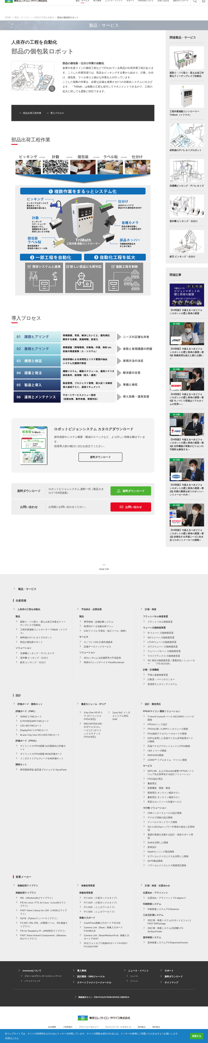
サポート (169, 970)
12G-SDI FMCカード (31, 725)
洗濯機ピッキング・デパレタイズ (37, 653)
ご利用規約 (67, 1027)
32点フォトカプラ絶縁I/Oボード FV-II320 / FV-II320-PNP (106, 945)
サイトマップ (171, 982)
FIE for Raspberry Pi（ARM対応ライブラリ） (43, 931)
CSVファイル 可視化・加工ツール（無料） (106, 631)
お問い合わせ (133, 507)
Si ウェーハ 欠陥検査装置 (161, 632)
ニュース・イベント (138, 970)
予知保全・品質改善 (91, 609)
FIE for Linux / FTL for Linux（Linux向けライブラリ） (43, 904)
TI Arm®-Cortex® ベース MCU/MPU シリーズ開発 (171, 718)
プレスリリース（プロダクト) (118, 1027)
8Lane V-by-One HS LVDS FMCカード (40, 735)
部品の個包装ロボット (31, 642)
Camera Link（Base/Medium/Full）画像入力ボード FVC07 (106, 937)
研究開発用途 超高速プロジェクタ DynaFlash (43, 769)
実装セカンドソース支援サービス (165, 801)
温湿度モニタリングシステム (162, 684)
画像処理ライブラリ (28, 885)
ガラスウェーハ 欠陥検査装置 (163, 646)
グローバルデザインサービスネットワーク (43, 976)
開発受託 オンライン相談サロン (164, 792)
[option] (33, 75)
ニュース (134, 976)
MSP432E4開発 (156, 755)
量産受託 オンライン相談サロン (164, 797)
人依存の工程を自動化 (43, 17)
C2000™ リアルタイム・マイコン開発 (167, 760)
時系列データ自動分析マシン (98, 626)
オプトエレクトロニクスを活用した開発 (168, 856)
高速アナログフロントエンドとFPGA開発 (169, 746)
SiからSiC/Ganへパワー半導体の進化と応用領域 (171, 828)
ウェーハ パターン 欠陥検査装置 (164, 651)
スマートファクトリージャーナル (94, 982)
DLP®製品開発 (155, 861)
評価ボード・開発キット (30, 704)
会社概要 (52, 1027)
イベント (134, 981)
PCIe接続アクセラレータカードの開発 (167, 733)
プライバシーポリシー (88, 1027)
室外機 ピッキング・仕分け (34, 657)
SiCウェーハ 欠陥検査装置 (161, 637)
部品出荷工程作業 (32, 113)
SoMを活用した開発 (158, 842)
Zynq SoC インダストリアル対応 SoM (121, 715)
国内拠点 (142, 1027)
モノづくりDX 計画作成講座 (98, 642)
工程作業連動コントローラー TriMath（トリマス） (43, 631)
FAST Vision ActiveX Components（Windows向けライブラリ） (43, 937)
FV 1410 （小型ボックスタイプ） (101, 898)
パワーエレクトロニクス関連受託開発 (167, 865)
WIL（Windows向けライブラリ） (37, 898)
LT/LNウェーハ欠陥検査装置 (162, 642)
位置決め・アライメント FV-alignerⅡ (167, 898)
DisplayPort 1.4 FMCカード (34, 730)
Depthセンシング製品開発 (161, 851)
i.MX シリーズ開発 (157, 750)
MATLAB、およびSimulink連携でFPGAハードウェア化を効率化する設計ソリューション (171, 772)
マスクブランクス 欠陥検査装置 (164, 656)
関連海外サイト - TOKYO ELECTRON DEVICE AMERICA (103, 997)
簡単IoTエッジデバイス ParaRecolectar (104, 662)
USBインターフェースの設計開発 (165, 813)
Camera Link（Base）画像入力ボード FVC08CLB (103, 929)
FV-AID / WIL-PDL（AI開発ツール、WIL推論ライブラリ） (44, 924)
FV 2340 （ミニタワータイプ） (100, 907)
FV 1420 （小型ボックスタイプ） (101, 902)
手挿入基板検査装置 (158, 675)
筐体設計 (152, 847)
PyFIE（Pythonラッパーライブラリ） (39, 918)
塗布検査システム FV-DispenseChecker (168, 942)
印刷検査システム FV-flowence (163, 909)
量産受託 (152, 783)
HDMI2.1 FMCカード (31, 716)
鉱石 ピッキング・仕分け (33, 662)
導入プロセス (57, 113)
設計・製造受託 (153, 704)
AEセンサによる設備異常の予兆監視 (102, 657)
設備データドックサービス (97, 646)
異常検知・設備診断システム (98, 621)
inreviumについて (32, 970)
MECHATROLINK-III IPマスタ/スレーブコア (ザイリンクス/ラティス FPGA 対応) (93, 730)
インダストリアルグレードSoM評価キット (42, 758)
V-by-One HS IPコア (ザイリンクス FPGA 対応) (93, 715)
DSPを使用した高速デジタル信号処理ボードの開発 (170, 740)
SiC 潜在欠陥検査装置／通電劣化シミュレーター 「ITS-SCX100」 (171, 662)
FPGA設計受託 (155, 779)
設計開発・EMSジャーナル (91, 976)
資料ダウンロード (100, 457)
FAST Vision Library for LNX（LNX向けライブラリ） (43, 912)
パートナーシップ (32, 981)
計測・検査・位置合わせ (157, 885)
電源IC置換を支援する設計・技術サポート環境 (170, 836)
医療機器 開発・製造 (159, 788)
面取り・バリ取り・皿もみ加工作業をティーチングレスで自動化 (43, 623)
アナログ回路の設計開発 (160, 817)
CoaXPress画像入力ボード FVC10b (102, 923)
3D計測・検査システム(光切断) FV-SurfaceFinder (166, 930)
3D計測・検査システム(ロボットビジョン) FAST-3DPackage (169, 922)
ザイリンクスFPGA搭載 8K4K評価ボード (41, 754)
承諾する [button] (196, 1036)
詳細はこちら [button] (12, 1038)
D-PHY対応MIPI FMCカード (34, 721)
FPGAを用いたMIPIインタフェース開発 (168, 729)
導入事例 (81, 970)
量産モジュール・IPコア (93, 704)
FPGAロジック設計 (157, 724)
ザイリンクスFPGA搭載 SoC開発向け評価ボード (42, 747)
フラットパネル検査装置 (160, 621)
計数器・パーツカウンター (161, 679)
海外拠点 (156, 1027)
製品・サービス (22, 17)
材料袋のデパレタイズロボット (36, 637)
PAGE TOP (104, 569)
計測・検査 (150, 609)
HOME (8, 17)
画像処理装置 (88, 885)
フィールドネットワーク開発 (162, 822)
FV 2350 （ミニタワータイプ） (100, 911)
